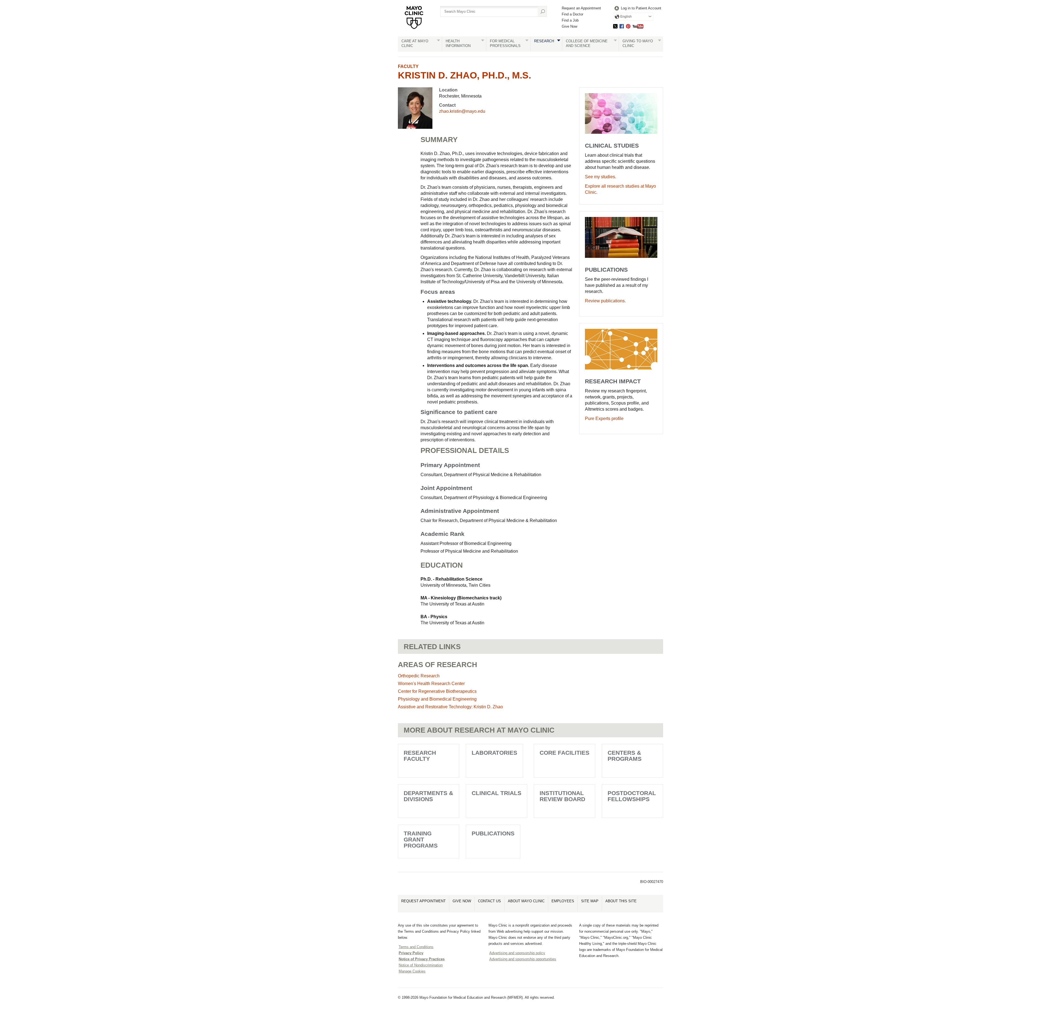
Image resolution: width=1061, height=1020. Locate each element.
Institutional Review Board (562, 796)
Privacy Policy (411, 953)
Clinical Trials (496, 793)
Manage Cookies (412, 971)
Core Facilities (564, 752)
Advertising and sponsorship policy (517, 953)
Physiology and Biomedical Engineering (437, 699)
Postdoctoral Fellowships (632, 796)
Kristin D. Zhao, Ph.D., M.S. (464, 75)
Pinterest (628, 26)
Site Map (589, 901)
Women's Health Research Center (431, 683)
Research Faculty (420, 755)
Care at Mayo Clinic (414, 43)
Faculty (408, 66)
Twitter (615, 26)
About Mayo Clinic (526, 901)
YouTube (638, 26)
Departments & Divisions (428, 796)
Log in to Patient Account (641, 8)
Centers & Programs (625, 755)
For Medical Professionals (505, 43)
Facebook (621, 26)
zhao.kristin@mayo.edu (462, 111)
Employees (562, 901)
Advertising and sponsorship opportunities (522, 959)
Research (544, 41)
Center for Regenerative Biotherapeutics (437, 691)
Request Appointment (423, 901)
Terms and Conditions (416, 947)
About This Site (621, 901)
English (626, 17)
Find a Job (570, 20)
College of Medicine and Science (587, 43)
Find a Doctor (572, 14)
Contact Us (489, 901)
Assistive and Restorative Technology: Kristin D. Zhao (450, 706)
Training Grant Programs (421, 839)
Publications (493, 833)
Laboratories (494, 752)
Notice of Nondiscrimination (421, 965)
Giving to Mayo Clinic (638, 43)
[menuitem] (637, 8)
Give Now (569, 26)
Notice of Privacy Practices (422, 959)
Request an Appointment (581, 8)
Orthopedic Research (419, 675)
